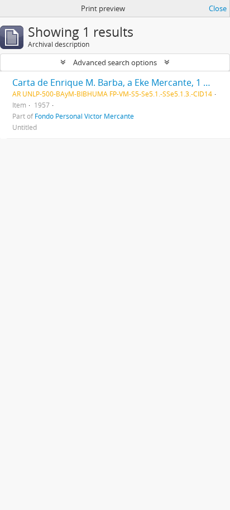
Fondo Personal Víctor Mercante (84, 115)
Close (218, 8)
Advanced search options (115, 62)
